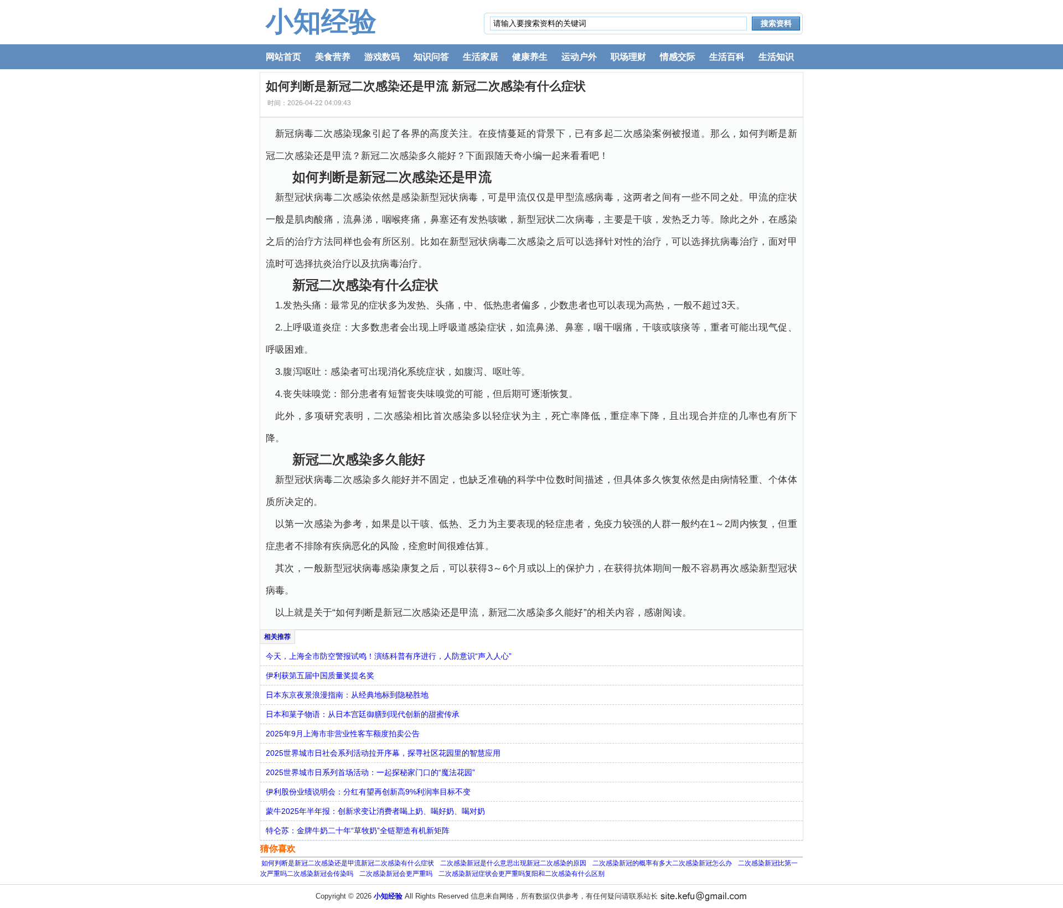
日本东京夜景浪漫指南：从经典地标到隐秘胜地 (347, 694)
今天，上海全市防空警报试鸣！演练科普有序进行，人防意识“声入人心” (389, 656)
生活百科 (727, 56)
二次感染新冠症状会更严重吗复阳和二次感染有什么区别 (521, 874)
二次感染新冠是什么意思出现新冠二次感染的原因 (513, 863)
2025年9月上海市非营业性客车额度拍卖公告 (343, 733)
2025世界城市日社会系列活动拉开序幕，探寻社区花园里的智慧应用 (383, 753)
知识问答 (431, 56)
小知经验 (321, 21)
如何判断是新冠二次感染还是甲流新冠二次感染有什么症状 (347, 863)
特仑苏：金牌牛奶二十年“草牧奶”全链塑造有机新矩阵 (358, 830)
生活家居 (480, 56)
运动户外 (579, 56)
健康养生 (530, 56)
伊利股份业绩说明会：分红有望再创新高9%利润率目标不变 (368, 791)
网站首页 (283, 56)
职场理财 (628, 56)
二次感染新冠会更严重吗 (395, 874)
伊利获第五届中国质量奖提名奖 (320, 675)
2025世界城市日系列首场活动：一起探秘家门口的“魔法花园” (370, 772)
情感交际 (677, 56)
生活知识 (776, 56)
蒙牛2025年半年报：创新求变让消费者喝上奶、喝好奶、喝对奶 (375, 811)
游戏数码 (382, 56)
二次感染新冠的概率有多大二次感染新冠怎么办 (662, 863)
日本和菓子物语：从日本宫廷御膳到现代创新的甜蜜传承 (363, 714)
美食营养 (332, 56)
